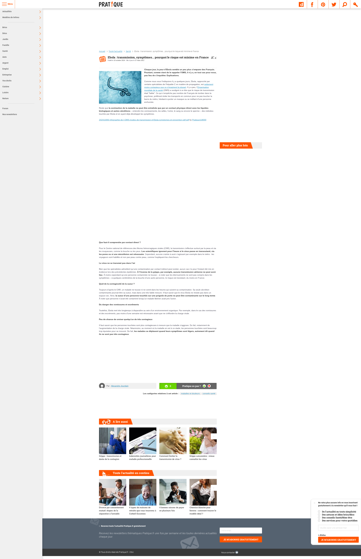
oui (204, 385)
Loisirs (5, 92)
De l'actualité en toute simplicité (339, 511)
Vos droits (6, 81)
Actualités (7, 11)
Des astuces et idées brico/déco (338, 514)
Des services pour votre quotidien (339, 520)
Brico (4, 27)
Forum (5, 108)
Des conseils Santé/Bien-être (337, 517)
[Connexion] (355, 4)
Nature (5, 98)
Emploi (5, 69)
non (209, 385)
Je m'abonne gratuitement (240, 539)
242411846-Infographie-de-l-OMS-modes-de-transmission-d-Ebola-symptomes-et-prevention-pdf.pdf (144, 120)
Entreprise (7, 75)
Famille (5, 45)
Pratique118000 (199, 120)
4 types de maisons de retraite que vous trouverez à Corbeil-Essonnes (142, 510)
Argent (5, 63)
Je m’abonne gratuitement (338, 539)
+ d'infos (322, 535)
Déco (4, 33)
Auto (4, 57)
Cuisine (5, 86)
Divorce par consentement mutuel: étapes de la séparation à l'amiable (111, 510)
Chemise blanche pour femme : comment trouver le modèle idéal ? (203, 510)
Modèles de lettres (10, 17)
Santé (5, 51)
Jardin (5, 39)
